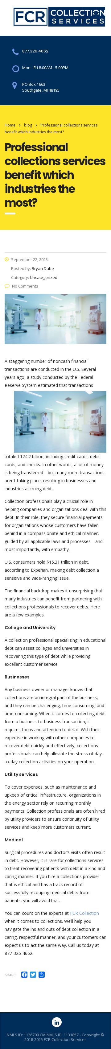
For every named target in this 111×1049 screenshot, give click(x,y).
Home (10, 125)
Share (10, 974)
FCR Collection (84, 913)
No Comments (25, 286)
